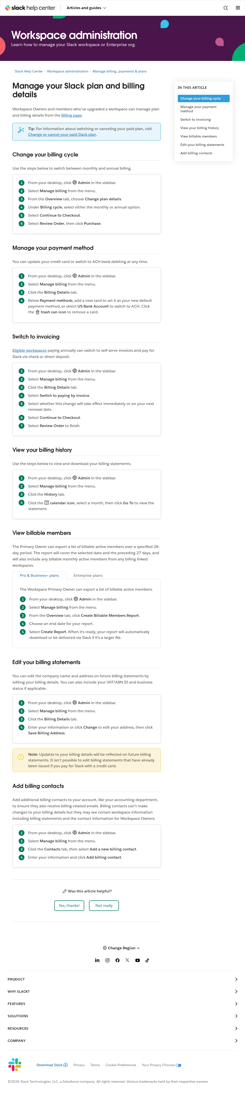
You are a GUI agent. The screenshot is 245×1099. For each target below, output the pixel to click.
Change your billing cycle (200, 98)
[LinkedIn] (97, 961)
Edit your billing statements (202, 145)
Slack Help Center (29, 71)
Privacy (79, 1065)
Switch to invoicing (195, 119)
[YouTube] (137, 961)
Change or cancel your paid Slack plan (62, 134)
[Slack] (18, 1065)
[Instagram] (107, 961)
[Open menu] (238, 8)
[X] (127, 961)
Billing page (71, 115)
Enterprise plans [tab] (88, 575)
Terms (95, 1065)
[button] (69, 905)
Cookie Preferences (121, 1065)
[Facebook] (117, 961)
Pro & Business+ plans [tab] (39, 575)
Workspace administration (68, 71)
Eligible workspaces (29, 350)
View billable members (199, 136)
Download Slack (49, 1065)
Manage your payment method (198, 109)
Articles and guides (84, 7)
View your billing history (199, 128)
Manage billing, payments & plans (120, 71)
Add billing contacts (196, 153)
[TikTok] (147, 961)
